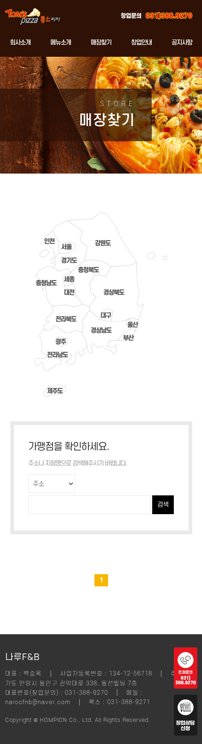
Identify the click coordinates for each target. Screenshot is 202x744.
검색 (163, 504)
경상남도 (101, 330)
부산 (128, 338)
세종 (69, 279)
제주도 (54, 391)
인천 (49, 241)
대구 (106, 315)
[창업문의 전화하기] (169, 14)
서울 (66, 247)
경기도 (69, 260)
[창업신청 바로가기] (185, 733)
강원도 (102, 243)
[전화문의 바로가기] (185, 686)
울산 (132, 324)
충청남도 (46, 283)
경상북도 (113, 292)
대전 (69, 292)
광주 (60, 341)
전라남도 (57, 354)
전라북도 (65, 319)
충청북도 (88, 269)
